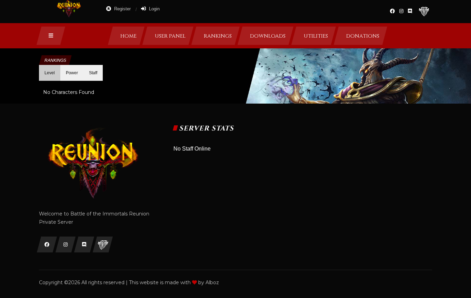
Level (49, 72)
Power (72, 72)
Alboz (212, 282)
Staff (93, 72)
